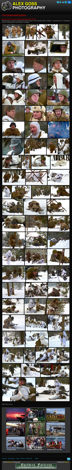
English (37, 458)
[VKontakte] (63, 2)
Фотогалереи (11, 458)
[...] (13, 32)
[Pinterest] (60, 2)
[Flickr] (58, 2)
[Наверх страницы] (68, 459)
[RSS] (66, 2)
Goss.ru (66, 462)
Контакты (22, 458)
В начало (4, 458)
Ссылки (17, 458)
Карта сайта (29, 458)
